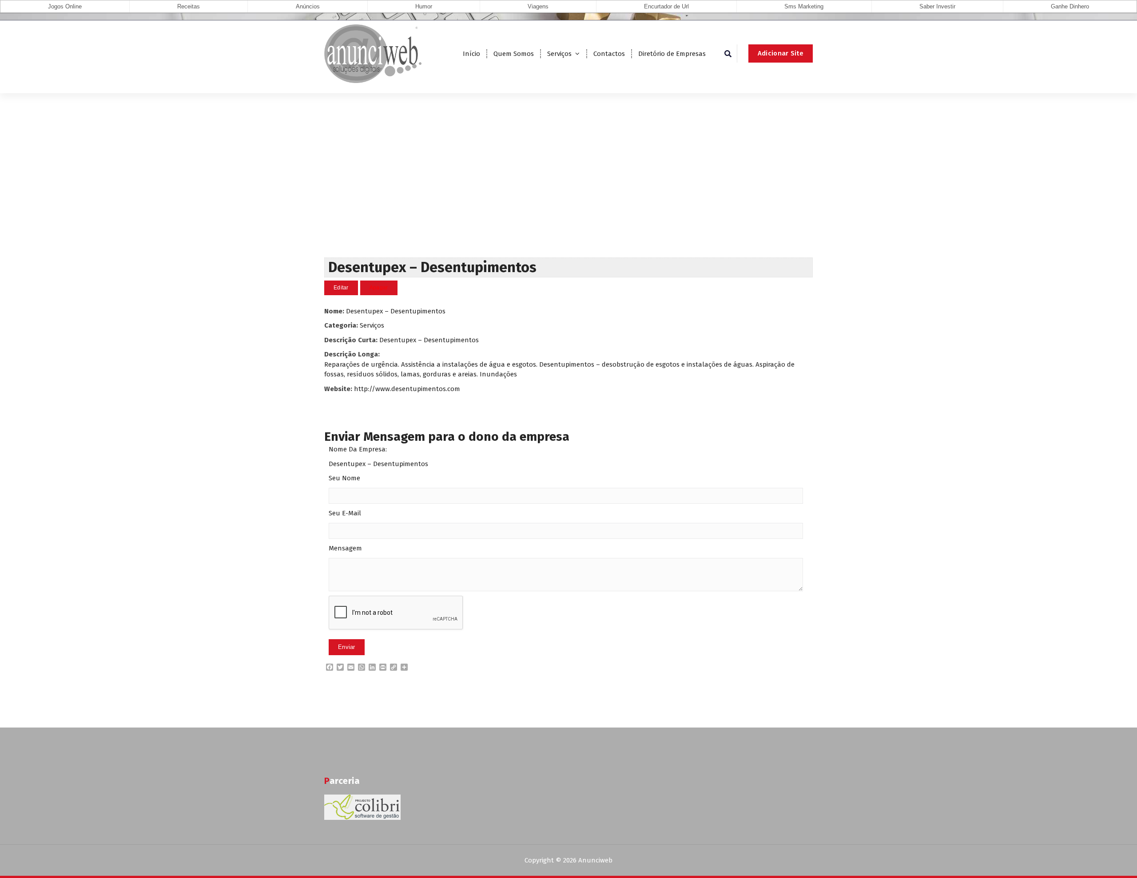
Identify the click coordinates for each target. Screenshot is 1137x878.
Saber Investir (937, 6)
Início (471, 54)
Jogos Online (65, 6)
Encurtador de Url (666, 6)
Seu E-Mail (345, 513)
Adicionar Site (780, 53)
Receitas (188, 6)
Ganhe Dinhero (1070, 6)
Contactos (609, 54)
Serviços (559, 54)
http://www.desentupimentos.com (407, 389)
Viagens (538, 6)
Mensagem (345, 548)
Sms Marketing (803, 6)
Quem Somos (513, 54)
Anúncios (308, 6)
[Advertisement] (568, 191)
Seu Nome (344, 478)
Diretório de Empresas (672, 54)
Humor (423, 6)
